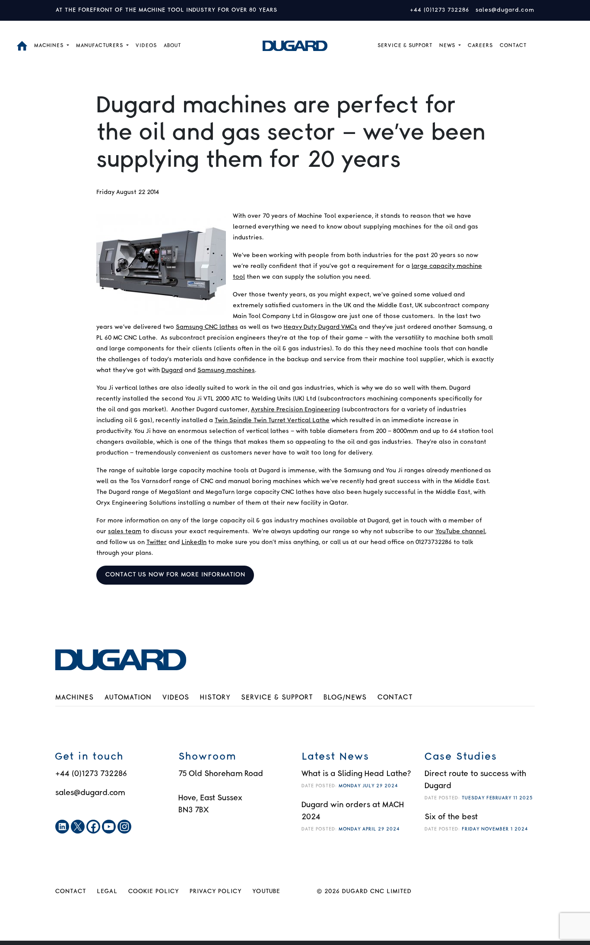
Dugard (172, 370)
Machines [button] (49, 45)
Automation (128, 697)
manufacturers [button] (100, 45)
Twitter (156, 542)
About (172, 45)
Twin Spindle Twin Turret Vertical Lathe (272, 420)
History (215, 697)
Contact (513, 45)
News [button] (448, 45)
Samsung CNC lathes (207, 327)
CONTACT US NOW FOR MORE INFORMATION (175, 575)
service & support (404, 45)
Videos (175, 697)
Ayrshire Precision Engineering (295, 410)
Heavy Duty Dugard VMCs (320, 327)
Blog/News (345, 697)
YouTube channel (460, 531)
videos (146, 45)
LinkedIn (193, 542)
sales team (124, 531)
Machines (74, 697)
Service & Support (277, 697)
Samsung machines (226, 370)
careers (480, 45)
